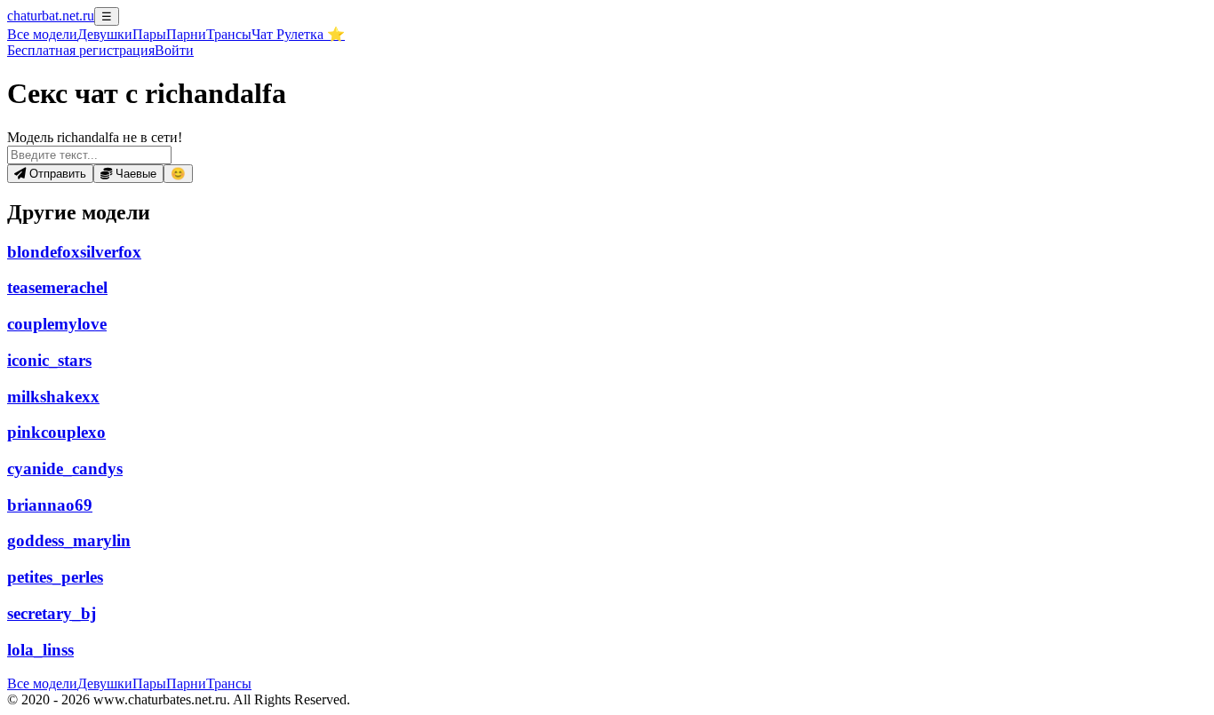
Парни (186, 34)
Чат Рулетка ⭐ (298, 34)
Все (42, 34)
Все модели (42, 683)
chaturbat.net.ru (50, 15)
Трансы (229, 34)
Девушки (104, 34)
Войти (174, 50)
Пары (149, 34)
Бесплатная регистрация (81, 50)
